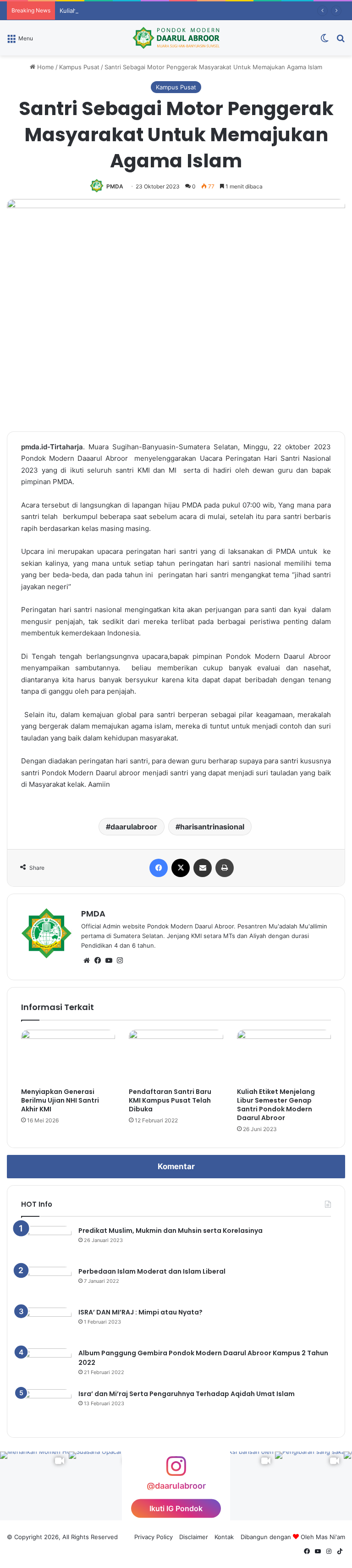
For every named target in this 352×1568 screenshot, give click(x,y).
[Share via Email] (202, 868)
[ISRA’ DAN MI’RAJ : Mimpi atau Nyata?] (46, 1325)
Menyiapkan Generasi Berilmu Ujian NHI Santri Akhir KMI (60, 1100)
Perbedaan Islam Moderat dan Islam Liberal (152, 1271)
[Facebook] (158, 868)
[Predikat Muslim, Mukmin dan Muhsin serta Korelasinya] (46, 1243)
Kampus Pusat (79, 67)
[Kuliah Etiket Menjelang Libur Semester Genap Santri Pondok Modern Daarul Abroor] (284, 1056)
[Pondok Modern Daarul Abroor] (176, 38)
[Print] (224, 868)
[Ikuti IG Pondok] (176, 1470)
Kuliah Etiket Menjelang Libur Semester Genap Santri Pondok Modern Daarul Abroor (276, 1104)
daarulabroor (133, 826)
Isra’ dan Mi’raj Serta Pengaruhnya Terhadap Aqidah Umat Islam (186, 1393)
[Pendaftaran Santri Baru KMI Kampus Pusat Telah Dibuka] (176, 1056)
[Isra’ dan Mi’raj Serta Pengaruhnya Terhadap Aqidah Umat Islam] (46, 1406)
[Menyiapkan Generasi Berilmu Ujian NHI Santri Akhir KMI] (68, 1056)
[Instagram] (119, 960)
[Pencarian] (340, 41)
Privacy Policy (153, 1536)
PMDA (114, 186)
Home (44, 67)
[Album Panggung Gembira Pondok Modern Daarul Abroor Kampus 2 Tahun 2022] (46, 1365)
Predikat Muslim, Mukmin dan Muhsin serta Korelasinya (170, 1230)
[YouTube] (108, 960)
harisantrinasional (212, 826)
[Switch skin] (324, 41)
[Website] (86, 960)
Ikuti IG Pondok (176, 1508)
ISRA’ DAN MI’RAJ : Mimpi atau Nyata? (140, 1312)
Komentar (176, 1166)
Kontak (224, 1536)
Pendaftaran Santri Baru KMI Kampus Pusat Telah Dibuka (170, 1100)
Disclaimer (193, 1536)
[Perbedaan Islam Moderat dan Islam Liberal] (46, 1284)
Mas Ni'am (330, 1536)
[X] (180, 868)
